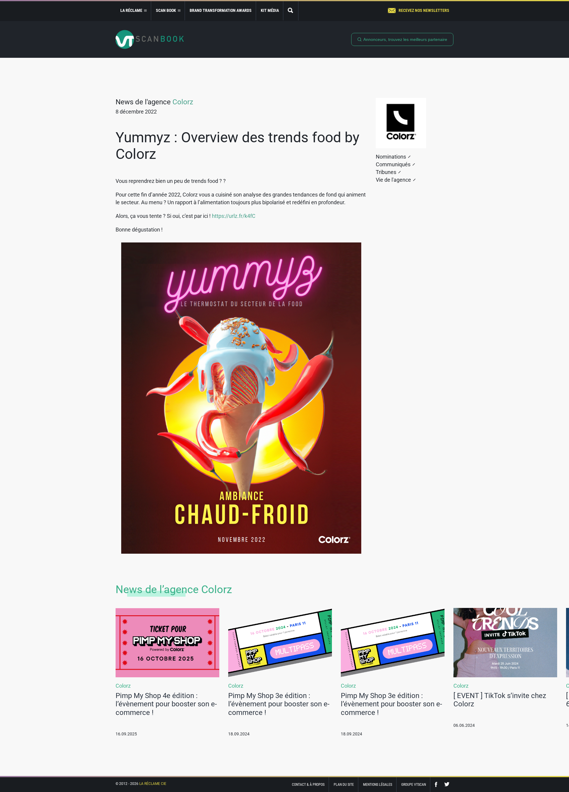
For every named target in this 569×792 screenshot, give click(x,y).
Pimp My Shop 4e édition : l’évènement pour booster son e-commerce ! (166, 704)
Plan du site (344, 785)
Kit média (270, 10)
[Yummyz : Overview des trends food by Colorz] (241, 398)
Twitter (447, 784)
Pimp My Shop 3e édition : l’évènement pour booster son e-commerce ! (279, 704)
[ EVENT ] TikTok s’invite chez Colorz (499, 700)
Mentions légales (377, 785)
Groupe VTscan (413, 785)
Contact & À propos (308, 785)
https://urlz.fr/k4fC (233, 216)
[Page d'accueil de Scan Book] (150, 39)
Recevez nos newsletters (424, 10)
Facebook (437, 784)
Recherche (290, 10)
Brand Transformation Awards (221, 10)
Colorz (182, 102)
